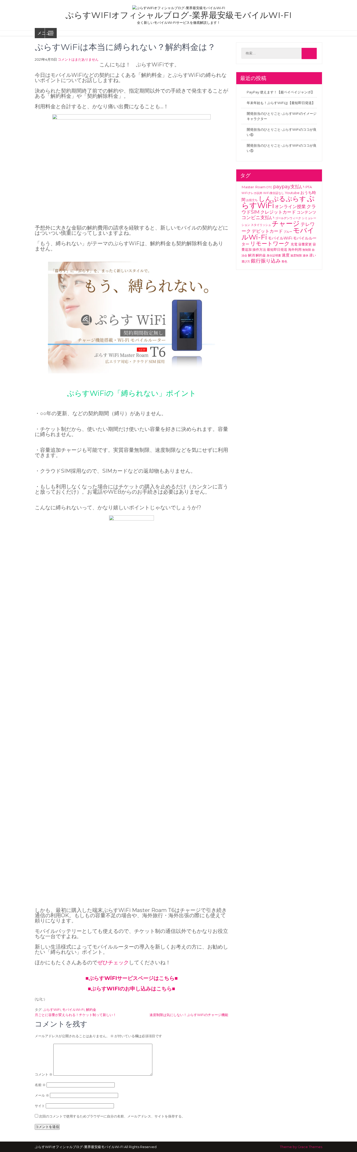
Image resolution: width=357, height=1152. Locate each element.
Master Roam (253, 187)
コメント (44, 1074)
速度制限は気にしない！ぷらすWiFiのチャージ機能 (188, 1015)
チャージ (286, 223)
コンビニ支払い (257, 217)
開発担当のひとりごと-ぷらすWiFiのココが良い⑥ (281, 132)
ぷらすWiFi (52, 1009)
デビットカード (267, 231)
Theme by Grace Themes (301, 1147)
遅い (312, 255)
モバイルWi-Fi (73, 1009)
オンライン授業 (290, 206)
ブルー (288, 231)
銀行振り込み (266, 261)
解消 (251, 255)
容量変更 (305, 244)
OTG (269, 187)
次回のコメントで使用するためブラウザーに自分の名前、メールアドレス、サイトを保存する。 (112, 1116)
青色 (284, 261)
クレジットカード (278, 212)
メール (42, 1095)
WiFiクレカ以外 (251, 193)
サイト (40, 1106)
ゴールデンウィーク (288, 218)
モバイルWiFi (280, 238)
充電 (294, 244)
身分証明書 (274, 255)
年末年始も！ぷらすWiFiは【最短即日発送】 (281, 103)
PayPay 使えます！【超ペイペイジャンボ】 (280, 92)
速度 (286, 255)
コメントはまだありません (78, 59)
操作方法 (259, 249)
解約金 (91, 1009)
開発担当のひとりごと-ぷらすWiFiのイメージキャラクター (281, 116)
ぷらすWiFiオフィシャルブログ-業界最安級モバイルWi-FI (178, 15)
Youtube (292, 193)
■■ (131, 988)
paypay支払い (288, 187)
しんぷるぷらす (282, 199)
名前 (40, 1085)
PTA (308, 187)
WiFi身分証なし (273, 193)
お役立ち (252, 200)
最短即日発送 (277, 249)
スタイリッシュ (261, 225)
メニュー (45, 33)
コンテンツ (306, 212)
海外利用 (295, 249)
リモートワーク (270, 243)
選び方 (245, 261)
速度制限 (296, 255)
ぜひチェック (113, 962)
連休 (305, 255)
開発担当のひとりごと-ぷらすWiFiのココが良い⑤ (281, 148)
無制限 (306, 250)
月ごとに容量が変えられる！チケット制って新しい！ (75, 1015)
